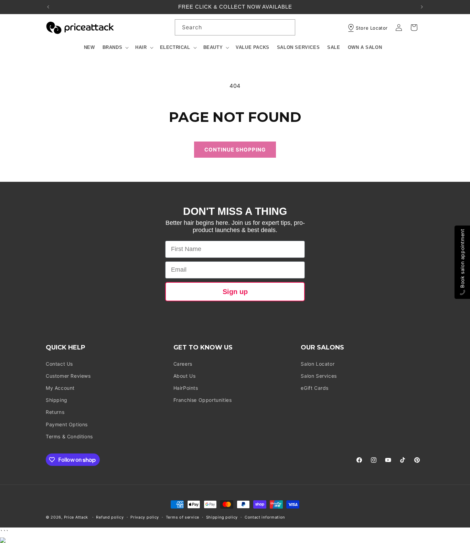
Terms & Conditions (69, 436)
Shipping (56, 400)
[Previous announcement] (48, 6)
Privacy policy (144, 517)
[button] (115, 47)
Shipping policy (222, 517)
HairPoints (185, 388)
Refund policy (110, 517)
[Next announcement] (421, 6)
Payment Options (67, 424)
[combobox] (235, 27)
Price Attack (76, 517)
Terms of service (182, 517)
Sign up (235, 291)
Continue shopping (235, 149)
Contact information (265, 517)
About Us (184, 376)
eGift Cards (315, 388)
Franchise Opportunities (202, 400)
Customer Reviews (68, 376)
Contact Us (59, 364)
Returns (55, 412)
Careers (182, 364)
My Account (60, 388)
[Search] (287, 27)
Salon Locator (317, 364)
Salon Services (319, 376)
